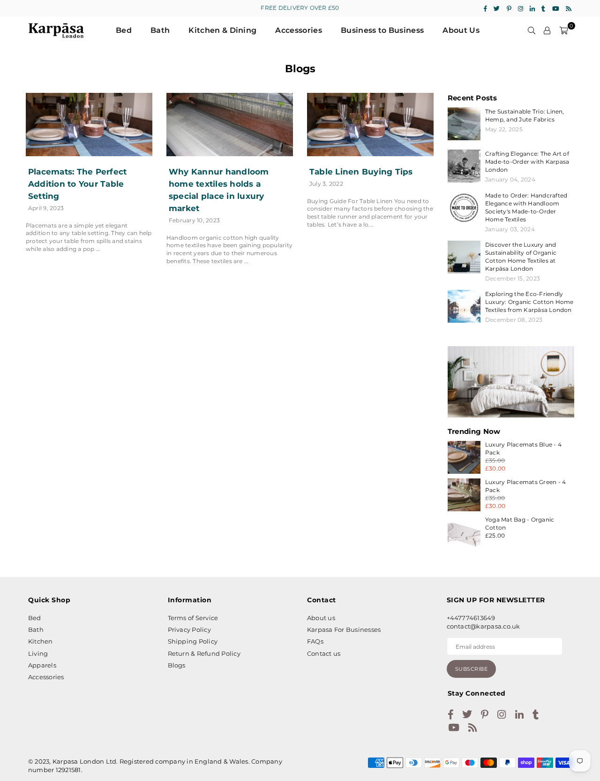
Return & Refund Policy (204, 653)
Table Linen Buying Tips (361, 171)
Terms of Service (193, 618)
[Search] (532, 30)
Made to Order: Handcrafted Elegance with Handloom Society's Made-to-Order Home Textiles (526, 207)
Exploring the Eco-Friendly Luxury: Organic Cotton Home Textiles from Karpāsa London (529, 301)
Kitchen (40, 641)
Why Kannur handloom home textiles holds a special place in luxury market (219, 190)
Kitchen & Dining (222, 30)
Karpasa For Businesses (344, 629)
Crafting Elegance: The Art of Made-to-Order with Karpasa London (527, 161)
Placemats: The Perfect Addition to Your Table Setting (77, 184)
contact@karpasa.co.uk (483, 626)
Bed (124, 30)
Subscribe (471, 669)
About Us (461, 30)
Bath (160, 30)
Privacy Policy (189, 629)
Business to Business (382, 30)
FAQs (315, 641)
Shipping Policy (193, 641)
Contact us (323, 653)
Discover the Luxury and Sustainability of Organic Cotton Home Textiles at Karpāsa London (520, 256)
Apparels (42, 665)
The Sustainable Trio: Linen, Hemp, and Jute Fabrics (524, 115)
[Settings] (547, 30)
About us (321, 618)
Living (38, 653)
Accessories (298, 30)
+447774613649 (471, 618)
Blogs (177, 665)
